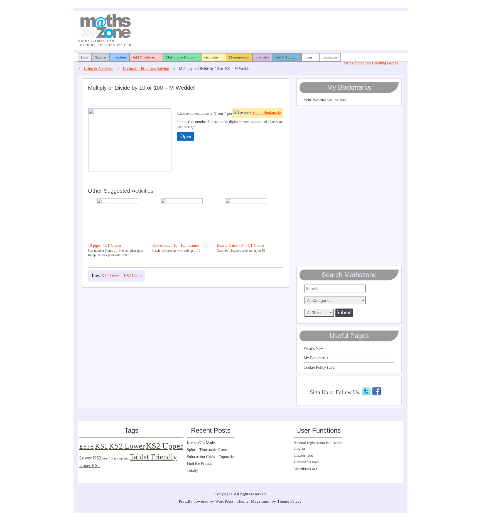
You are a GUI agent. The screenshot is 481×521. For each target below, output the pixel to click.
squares (124, 458)
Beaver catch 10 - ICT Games (175, 245)
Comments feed (306, 462)
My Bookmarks (316, 358)
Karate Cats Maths (201, 443)
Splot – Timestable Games (207, 450)
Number (100, 57)
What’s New (313, 348)
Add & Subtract (144, 57)
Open (185, 136)
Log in (299, 448)
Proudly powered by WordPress (206, 501)
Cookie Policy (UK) (319, 367)
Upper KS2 (89, 465)
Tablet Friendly (153, 457)
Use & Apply (285, 57)
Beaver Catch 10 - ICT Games (240, 245)
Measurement (239, 57)
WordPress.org (305, 469)
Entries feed (303, 455)
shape (114, 458)
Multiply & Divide (180, 57)
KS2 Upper (133, 276)
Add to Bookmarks (266, 113)
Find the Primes (199, 463)
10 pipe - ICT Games (104, 245)
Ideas (308, 57)
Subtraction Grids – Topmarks (210, 457)
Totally (192, 470)
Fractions (119, 57)
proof (106, 458)
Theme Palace (289, 501)
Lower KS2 (90, 458)
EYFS (86, 446)
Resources (330, 57)
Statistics (262, 57)
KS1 (101, 446)
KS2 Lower (111, 276)
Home (83, 57)
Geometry (211, 57)
